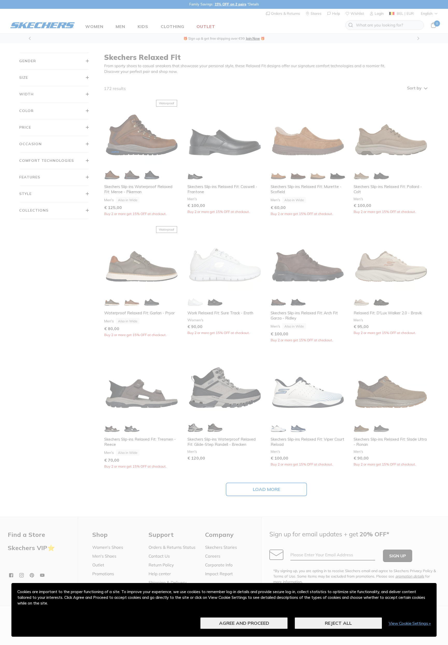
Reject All (338, 623)
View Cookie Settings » (410, 623)
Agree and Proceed (244, 623)
